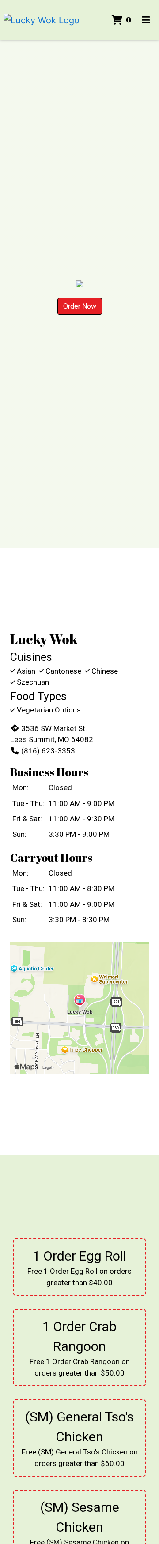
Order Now (79, 306)
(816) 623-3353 (48, 750)
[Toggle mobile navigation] (145, 20)
